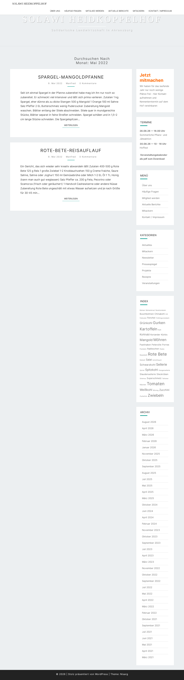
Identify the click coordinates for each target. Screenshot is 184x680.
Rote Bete (157, 354)
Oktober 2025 (149, 460)
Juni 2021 (147, 638)
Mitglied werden (95, 11)
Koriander (155, 334)
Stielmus (143, 378)
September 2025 (151, 466)
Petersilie (156, 344)
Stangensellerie (164, 370)
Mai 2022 (147, 593)
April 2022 (148, 600)
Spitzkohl (151, 370)
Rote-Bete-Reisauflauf (70, 150)
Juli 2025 (147, 479)
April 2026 (148, 428)
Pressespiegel (149, 264)
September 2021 (151, 625)
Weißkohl (146, 390)
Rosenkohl (143, 355)
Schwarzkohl (147, 364)
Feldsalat (143, 318)
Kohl (159, 330)
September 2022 (151, 581)
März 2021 (148, 657)
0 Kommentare (88, 83)
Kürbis (164, 334)
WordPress (101, 674)
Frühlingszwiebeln (162, 318)
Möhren (159, 340)
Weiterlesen (71, 125)
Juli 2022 (147, 587)
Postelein (143, 349)
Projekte (146, 270)
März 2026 (148, 434)
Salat (149, 359)
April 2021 (147, 650)
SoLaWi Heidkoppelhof (29, 3)
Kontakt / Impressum (160, 11)
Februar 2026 (149, 441)
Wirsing (156, 390)
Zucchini (164, 389)
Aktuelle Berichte (118, 11)
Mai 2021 (147, 644)
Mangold (146, 340)
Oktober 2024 (149, 504)
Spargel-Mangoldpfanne (71, 77)
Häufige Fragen (72, 11)
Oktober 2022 (149, 574)
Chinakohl (160, 314)
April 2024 (148, 517)
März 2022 (148, 606)
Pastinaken (145, 344)
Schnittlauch (157, 360)
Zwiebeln (156, 395)
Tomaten (155, 383)
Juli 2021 (147, 631)
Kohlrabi (145, 334)
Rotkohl (142, 360)
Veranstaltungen (151, 283)
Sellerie (161, 364)
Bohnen (142, 310)
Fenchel (151, 317)
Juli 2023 (147, 549)
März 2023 (148, 561)
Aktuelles (147, 245)
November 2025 (151, 453)
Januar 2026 (149, 447)
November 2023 (151, 530)
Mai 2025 (147, 485)
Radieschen (153, 348)
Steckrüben (162, 374)
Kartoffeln (148, 329)
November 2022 (151, 568)
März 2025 (148, 498)
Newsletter (148, 257)
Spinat (142, 370)
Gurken (159, 323)
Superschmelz (154, 378)
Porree (165, 344)
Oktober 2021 (149, 619)
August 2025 (149, 472)
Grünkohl (146, 323)
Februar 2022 (149, 612)
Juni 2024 (147, 511)
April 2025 (148, 491)
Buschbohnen (147, 314)
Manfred (71, 83)
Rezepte (146, 276)
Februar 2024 (149, 523)
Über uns (55, 11)
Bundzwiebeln (161, 310)
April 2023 (148, 555)
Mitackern (138, 11)
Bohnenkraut (150, 310)
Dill (166, 314)
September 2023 (151, 542)
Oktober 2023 (149, 536)
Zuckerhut (143, 396)
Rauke (162, 349)
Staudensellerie (148, 374)
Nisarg (124, 674)
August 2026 (149, 421)
